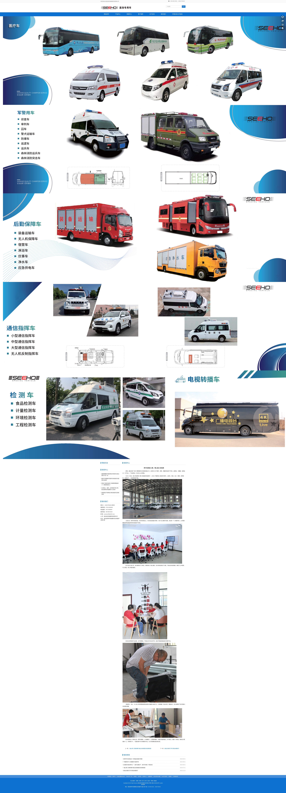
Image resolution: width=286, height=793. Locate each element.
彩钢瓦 (135, 776)
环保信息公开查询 (177, 14)
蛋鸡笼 (139, 776)
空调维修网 (175, 776)
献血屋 (155, 780)
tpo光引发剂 (164, 776)
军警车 (152, 780)
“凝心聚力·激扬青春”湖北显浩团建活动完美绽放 (140, 748)
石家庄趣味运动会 (121, 776)
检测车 (140, 780)
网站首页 (106, 14)
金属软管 (150, 776)
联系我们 (163, 14)
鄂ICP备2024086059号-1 (155, 783)
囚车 (143, 780)
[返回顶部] (283, 28)
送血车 (148, 780)
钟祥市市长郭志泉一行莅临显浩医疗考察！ (133, 759)
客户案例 (140, 14)
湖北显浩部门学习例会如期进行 (171, 748)
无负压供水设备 (157, 776)
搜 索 (184, 6)
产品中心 (117, 14)
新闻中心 (129, 14)
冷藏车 (137, 780)
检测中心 (145, 776)
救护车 (114, 776)
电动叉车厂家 (129, 776)
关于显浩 (152, 14)
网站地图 (143, 784)
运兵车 (145, 780)
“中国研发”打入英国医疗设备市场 (131, 761)
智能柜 (170, 776)
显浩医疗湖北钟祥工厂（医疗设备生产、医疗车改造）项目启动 (138, 764)
